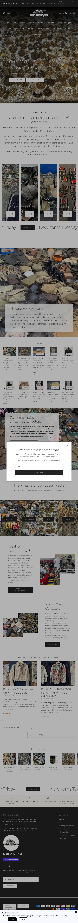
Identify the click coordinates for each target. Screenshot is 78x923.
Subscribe (39, 472)
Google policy (63, 916)
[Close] (76, 912)
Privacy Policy (54, 916)
